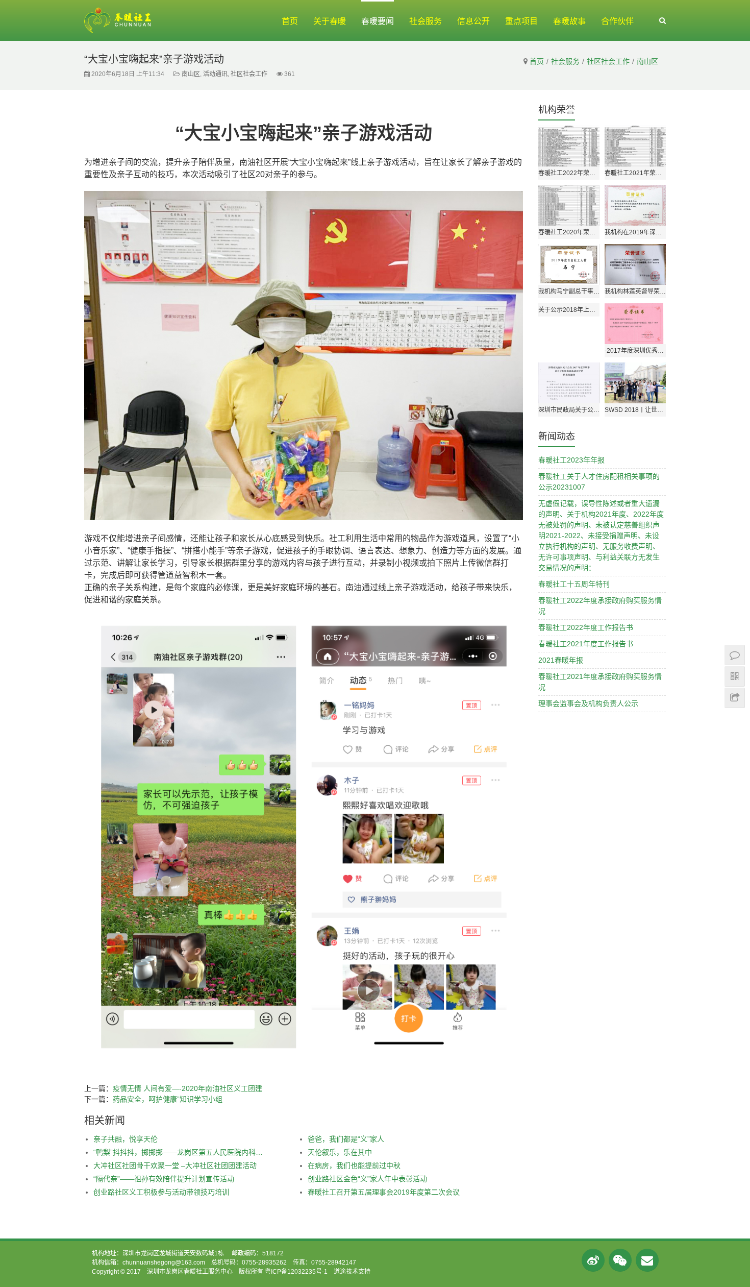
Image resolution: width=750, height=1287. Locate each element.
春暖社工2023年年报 (571, 460)
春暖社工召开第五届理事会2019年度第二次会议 (384, 1192)
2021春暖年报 (560, 660)
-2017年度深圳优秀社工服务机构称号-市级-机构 (635, 350)
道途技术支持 (352, 1271)
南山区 (647, 61)
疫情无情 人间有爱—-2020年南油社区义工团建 (187, 1088)
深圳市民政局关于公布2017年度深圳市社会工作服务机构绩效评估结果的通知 (568, 410)
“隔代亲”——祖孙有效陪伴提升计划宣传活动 (163, 1179)
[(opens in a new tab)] (635, 382)
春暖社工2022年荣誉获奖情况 (568, 173)
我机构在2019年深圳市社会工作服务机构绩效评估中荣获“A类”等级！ (635, 232)
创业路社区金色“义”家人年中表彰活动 (367, 1179)
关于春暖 (329, 21)
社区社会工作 (608, 61)
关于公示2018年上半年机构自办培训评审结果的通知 (568, 309)
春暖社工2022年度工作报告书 (585, 627)
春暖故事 (569, 21)
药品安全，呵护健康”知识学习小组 (167, 1099)
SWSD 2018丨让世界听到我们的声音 (635, 410)
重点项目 (521, 21)
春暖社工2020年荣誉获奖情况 (568, 232)
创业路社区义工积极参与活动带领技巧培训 (161, 1192)
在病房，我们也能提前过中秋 (354, 1165)
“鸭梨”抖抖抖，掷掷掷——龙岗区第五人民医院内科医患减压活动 (179, 1152)
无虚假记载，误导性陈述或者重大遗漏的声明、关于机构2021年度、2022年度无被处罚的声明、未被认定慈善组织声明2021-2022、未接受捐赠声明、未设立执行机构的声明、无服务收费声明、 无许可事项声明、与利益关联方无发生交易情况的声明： (601, 535)
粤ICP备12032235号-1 (296, 1271)
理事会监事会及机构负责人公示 (588, 703)
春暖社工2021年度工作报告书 (585, 644)
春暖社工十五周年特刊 (574, 584)
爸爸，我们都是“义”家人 (346, 1139)
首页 (290, 21)
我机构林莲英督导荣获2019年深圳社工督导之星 (635, 291)
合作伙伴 (617, 21)
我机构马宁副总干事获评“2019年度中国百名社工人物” (568, 291)
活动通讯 (215, 74)
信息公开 (473, 21)
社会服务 (425, 21)
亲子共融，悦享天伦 (125, 1139)
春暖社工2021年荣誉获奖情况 (635, 173)
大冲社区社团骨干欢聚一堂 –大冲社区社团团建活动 (175, 1165)
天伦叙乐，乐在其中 (340, 1152)
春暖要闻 (377, 21)
